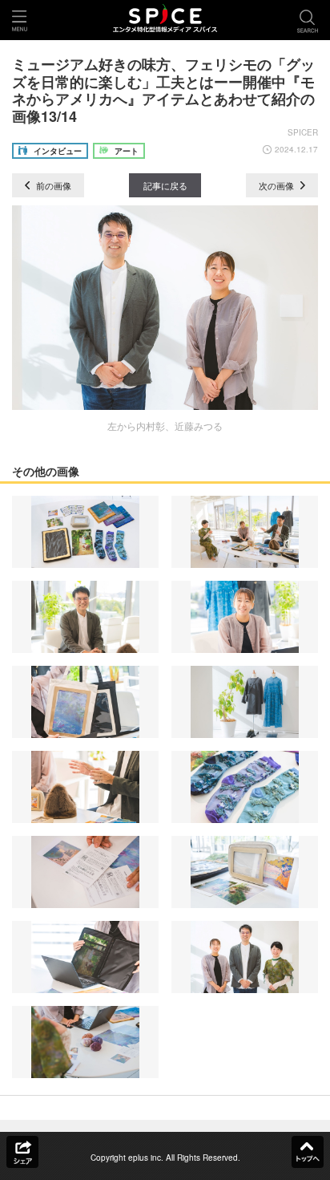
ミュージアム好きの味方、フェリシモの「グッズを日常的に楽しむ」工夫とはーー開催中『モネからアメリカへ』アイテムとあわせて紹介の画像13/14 (163, 90)
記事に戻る (165, 185)
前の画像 (52, 185)
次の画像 (277, 185)
